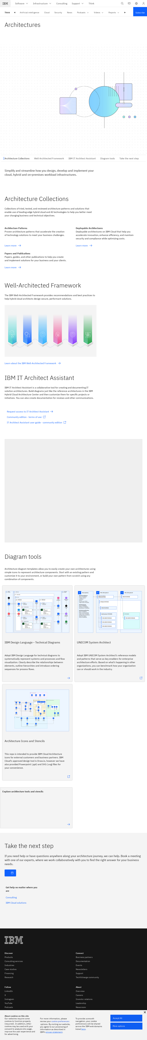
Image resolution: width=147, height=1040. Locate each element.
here (83, 1029)
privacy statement (54, 1032)
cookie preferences (60, 1021)
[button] (136, 3)
